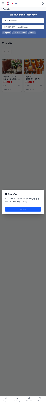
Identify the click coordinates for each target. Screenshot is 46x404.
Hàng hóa (6, 33)
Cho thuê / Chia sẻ (20, 33)
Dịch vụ (32, 33)
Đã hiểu (23, 209)
